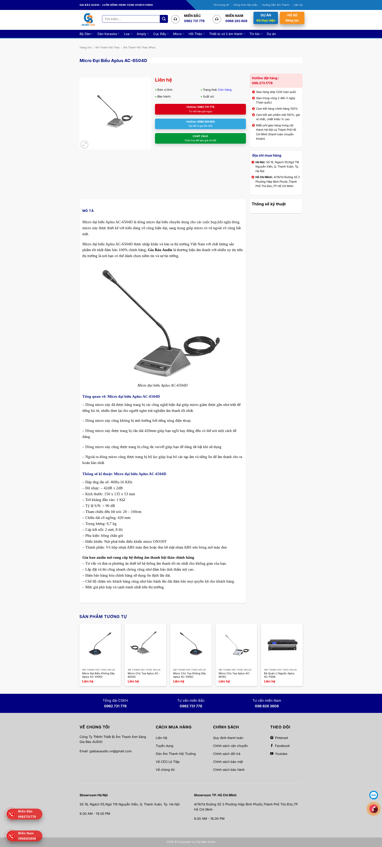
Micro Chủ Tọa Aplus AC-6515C (234, 675)
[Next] (302, 657)
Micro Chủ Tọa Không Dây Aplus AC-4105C (189, 675)
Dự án (271, 34)
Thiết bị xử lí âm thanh (225, 34)
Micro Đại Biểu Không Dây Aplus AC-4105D (98, 675)
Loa (127, 34)
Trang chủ (85, 47)
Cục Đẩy (159, 34)
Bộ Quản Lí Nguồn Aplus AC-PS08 (279, 675)
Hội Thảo (195, 34)
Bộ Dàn (85, 34)
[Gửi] (164, 19)
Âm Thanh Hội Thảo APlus (139, 47)
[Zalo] (373, 795)
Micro (177, 34)
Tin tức (254, 34)
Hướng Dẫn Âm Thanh (275, 4)
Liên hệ (298, 4)
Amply (141, 34)
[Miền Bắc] (373, 809)
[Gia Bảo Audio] (88, 20)
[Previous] (80, 657)
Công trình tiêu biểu (245, 4)
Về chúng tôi (221, 4)
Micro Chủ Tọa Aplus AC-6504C (144, 675)
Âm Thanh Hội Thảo (107, 47)
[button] (84, 144)
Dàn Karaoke (107, 34)
